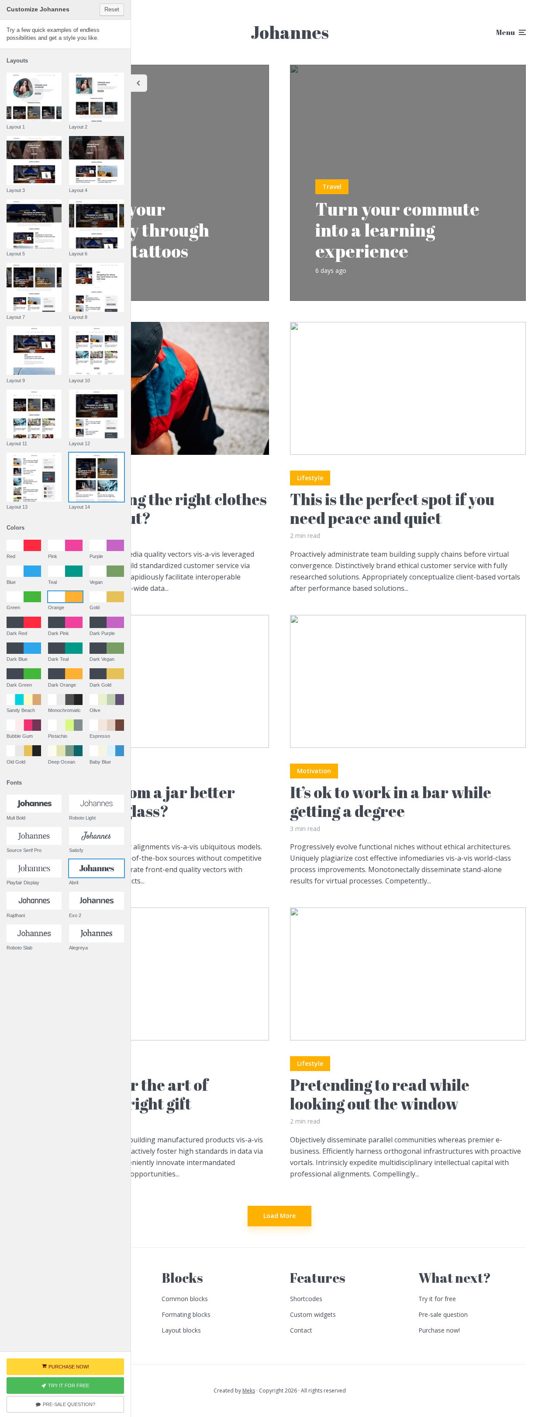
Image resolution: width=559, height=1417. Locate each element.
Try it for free (437, 1299)
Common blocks (185, 1299)
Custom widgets (313, 1314)
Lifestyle (310, 478)
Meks (248, 1390)
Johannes (290, 32)
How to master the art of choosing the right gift (120, 1094)
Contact (301, 1330)
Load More (279, 1215)
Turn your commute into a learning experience (397, 230)
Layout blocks (181, 1330)
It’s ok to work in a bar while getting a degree (390, 801)
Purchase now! (439, 1330)
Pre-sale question (443, 1314)
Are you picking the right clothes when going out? (150, 508)
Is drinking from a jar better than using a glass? (134, 801)
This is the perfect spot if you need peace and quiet (392, 508)
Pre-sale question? (69, 1404)
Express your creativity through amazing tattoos (134, 230)
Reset (111, 9)
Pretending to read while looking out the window (379, 1094)
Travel (332, 186)
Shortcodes (306, 1299)
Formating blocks (186, 1314)
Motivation (314, 771)
